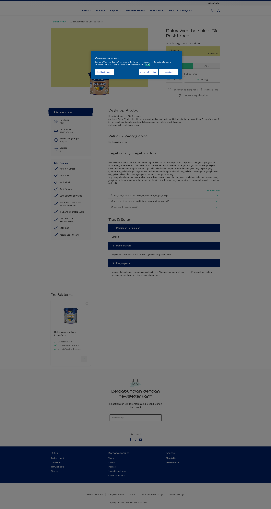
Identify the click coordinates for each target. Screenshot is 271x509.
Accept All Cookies (148, 72)
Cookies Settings (104, 72)
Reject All (169, 72)
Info (147, 64)
